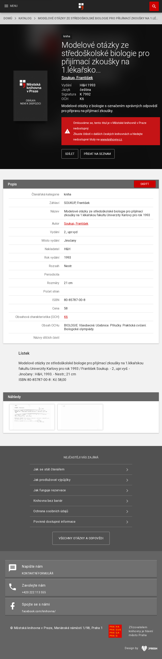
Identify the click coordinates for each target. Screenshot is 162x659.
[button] (30, 96)
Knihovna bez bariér (48, 501)
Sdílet (69, 154)
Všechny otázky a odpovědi (81, 538)
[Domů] (81, 6)
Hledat (152, 6)
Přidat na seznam (97, 154)
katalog (25, 18)
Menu (11, 6)
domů (8, 18)
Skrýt (144, 184)
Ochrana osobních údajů (50, 511)
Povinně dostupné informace (54, 521)
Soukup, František (77, 77)
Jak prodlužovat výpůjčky (52, 480)
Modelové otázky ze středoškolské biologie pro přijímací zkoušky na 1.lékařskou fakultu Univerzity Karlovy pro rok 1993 (98, 18)
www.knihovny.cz (111, 139)
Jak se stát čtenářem (48, 469)
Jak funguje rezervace (49, 490)
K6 (66, 317)
